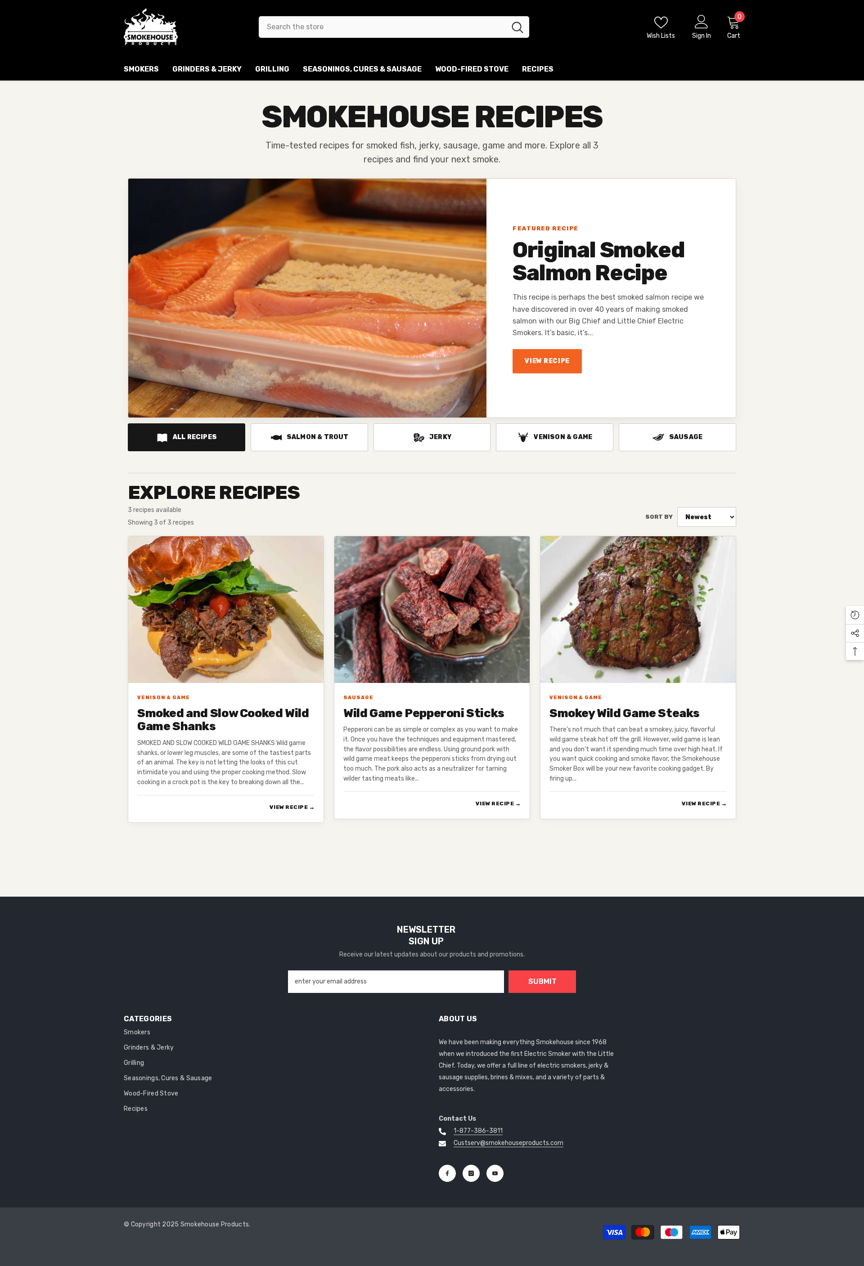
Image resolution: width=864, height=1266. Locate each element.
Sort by (659, 516)
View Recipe (547, 361)
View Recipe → (292, 807)
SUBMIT (542, 981)
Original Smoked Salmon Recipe (598, 261)
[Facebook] (447, 1173)
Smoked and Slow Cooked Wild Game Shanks (223, 720)
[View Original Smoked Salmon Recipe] (307, 298)
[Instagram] (471, 1173)
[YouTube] (495, 1173)
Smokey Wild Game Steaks (624, 713)
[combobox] (382, 27)
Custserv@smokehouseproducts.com (508, 1143)
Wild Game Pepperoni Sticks (423, 713)
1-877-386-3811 (478, 1131)
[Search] (394, 27)
